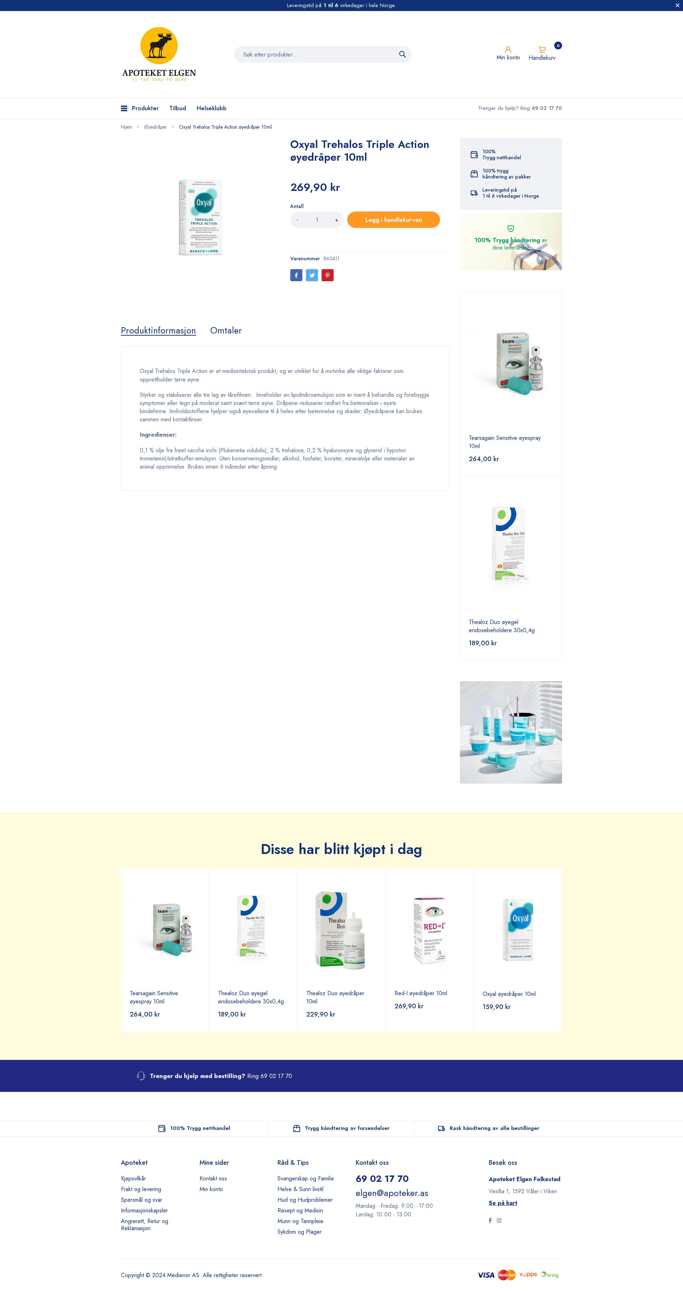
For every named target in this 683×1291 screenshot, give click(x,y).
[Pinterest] (328, 275)
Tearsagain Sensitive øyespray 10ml (154, 997)
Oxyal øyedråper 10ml (509, 994)
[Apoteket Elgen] (160, 54)
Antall (297, 206)
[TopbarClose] (677, 5)
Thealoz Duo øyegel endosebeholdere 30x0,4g (502, 626)
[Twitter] (312, 275)
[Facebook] (296, 275)
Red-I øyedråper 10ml (421, 993)
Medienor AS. (184, 1275)
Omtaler (226, 330)
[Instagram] (499, 1221)
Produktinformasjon (158, 330)
